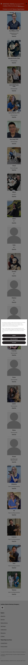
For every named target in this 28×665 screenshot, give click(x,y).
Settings (14, 335)
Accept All (14, 342)
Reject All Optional (14, 339)
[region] (14, 332)
